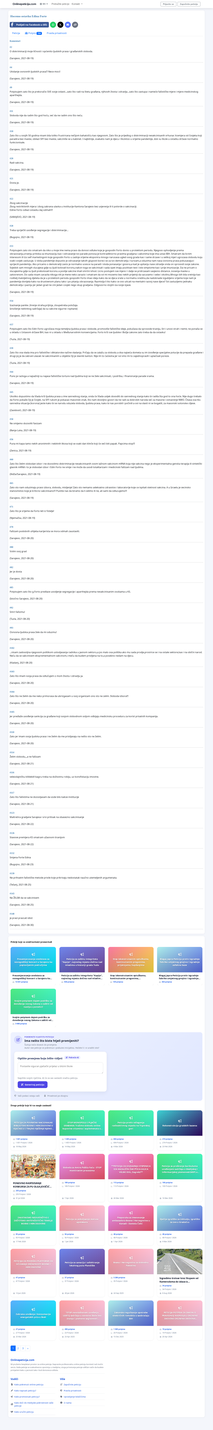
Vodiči (14, 1379)
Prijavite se (168, 4)
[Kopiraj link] (75, 25)
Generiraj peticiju (34, 1084)
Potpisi (34, 33)
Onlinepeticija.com (24, 3)
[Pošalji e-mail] (68, 25)
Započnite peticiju (189, 4)
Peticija (16, 33)
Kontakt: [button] (76, 4)
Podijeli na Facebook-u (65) (31, 24)
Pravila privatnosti (57, 33)
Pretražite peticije (60, 4)
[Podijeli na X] (60, 25)
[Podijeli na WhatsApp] (53, 25)
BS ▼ (45, 4)
